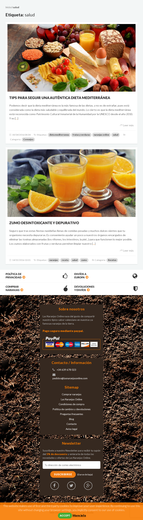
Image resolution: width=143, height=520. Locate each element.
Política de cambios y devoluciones (71, 409)
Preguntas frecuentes (71, 414)
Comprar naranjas (71, 394)
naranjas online (101, 134)
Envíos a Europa (80, 276)
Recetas (112, 260)
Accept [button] (65, 516)
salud (115, 134)
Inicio (8, 7)
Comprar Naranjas (13, 288)
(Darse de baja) (85, 474)
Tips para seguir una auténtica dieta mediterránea (59, 98)
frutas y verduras (81, 134)
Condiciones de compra (71, 404)
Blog (71, 419)
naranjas (53, 260)
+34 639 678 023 (66, 369)
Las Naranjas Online (71, 399)
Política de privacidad (14, 276)
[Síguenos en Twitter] (71, 485)
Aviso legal (71, 428)
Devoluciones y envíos (84, 288)
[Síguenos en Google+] (88, 485)
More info (79, 515)
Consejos (28, 139)
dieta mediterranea (59, 134)
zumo (84, 260)
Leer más (128, 125)
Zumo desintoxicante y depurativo (44, 223)
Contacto (71, 423)
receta (65, 260)
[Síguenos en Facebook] (54, 485)
